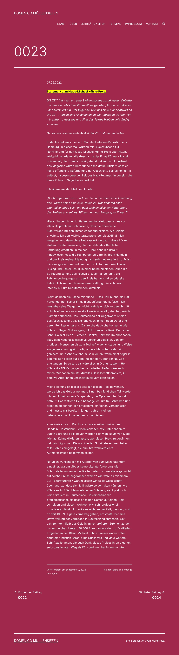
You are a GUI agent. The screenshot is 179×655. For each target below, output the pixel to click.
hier (108, 133)
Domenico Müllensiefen (36, 13)
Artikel (122, 161)
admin (55, 573)
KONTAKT (152, 23)
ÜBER (73, 23)
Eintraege (127, 569)
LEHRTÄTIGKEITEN (93, 23)
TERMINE (115, 23)
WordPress (158, 640)
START (61, 23)
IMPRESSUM (133, 23)
